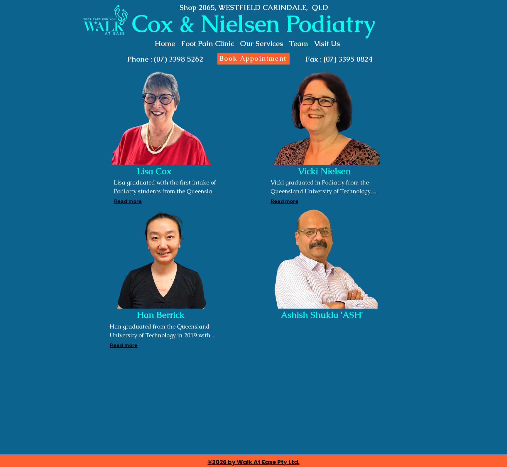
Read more (128, 201)
